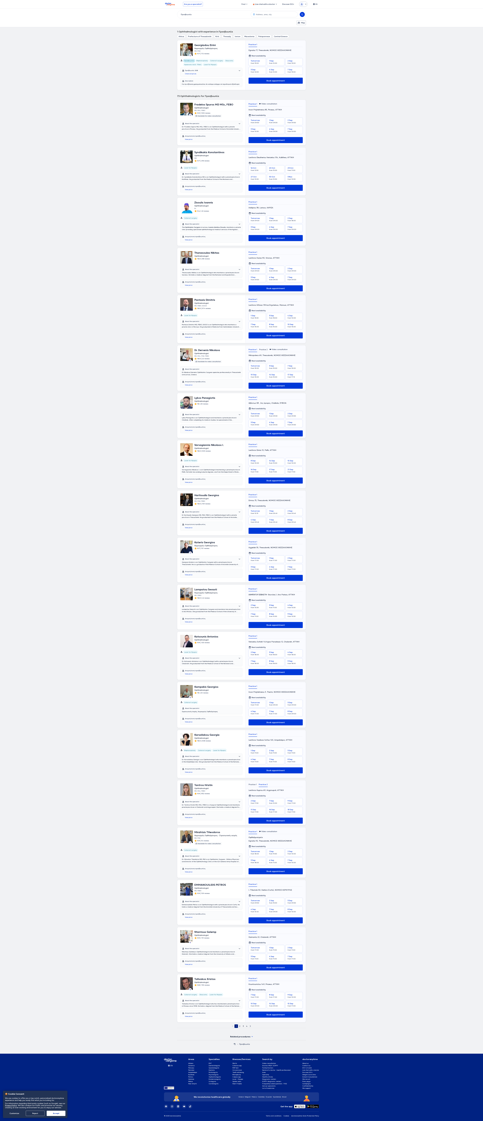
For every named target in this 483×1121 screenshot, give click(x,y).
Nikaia (190, 1081)
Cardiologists (213, 1084)
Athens (190, 1063)
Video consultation (269, 1063)
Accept (56, 1113)
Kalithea (191, 1075)
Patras (190, 1077)
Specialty (265, 1075)
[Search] (302, 14)
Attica (181, 36)
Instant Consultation (309, 1077)
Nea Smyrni (192, 1084)
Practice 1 (253, 44)
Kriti (217, 36)
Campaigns (306, 1084)
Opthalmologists (215, 1077)
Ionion (237, 36)
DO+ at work (307, 1068)
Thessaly (227, 36)
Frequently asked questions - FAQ (274, 1084)
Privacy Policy (11, 1105)
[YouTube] (184, 1106)
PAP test (235, 1068)
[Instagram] (172, 1106)
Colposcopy (236, 1077)
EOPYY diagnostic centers (271, 1081)
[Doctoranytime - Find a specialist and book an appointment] (234, 1044)
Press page (306, 1081)
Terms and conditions (273, 1116)
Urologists (212, 1081)
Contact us (306, 1065)
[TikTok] (190, 1106)
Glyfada (191, 1079)
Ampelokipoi (192, 1072)
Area (264, 1072)
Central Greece (281, 36)
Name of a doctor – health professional (276, 1070)
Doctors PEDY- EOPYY (270, 1065)
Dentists (212, 1070)
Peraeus (191, 1068)
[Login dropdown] (303, 4)
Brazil (284, 1097)
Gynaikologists (214, 1068)
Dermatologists (214, 1065)
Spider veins (236, 1081)
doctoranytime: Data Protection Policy (305, 1116)
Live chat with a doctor (310, 1070)
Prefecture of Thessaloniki (199, 36)
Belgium (248, 1097)
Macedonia (249, 36)
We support (306, 1088)
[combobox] (213, 14)
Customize (14, 1113)
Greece (241, 1097)
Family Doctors (267, 1068)
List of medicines (268, 1088)
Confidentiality (307, 1086)
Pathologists (213, 1072)
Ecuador (269, 1097)
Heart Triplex (237, 1084)
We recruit (306, 1079)
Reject (35, 1113)
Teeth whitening (238, 1072)
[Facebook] (166, 1106)
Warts (234, 1063)
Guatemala (277, 1097)
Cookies (286, 1116)
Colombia (261, 1097)
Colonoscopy (237, 1065)
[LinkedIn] (178, 1106)
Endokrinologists (215, 1079)
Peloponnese (264, 36)
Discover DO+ (307, 1072)
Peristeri (191, 1070)
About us (305, 1063)
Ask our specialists (269, 1086)
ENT (210, 1063)
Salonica (191, 1065)
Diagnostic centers (269, 1079)
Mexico (254, 1097)
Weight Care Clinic (309, 1075)
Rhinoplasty (236, 1075)
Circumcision (237, 1070)
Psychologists (213, 1075)
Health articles (267, 1077)
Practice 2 (263, 349)
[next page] (250, 1026)
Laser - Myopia (237, 1079)
